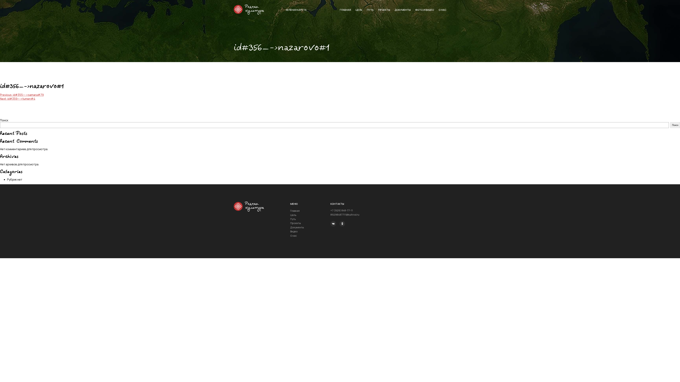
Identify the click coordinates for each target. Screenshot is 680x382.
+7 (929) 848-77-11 (341, 210)
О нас (442, 9)
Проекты (384, 9)
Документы (403, 9)
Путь (370, 9)
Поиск (4, 120)
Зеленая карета (296, 9)
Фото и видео (424, 9)
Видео (294, 231)
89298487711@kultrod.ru (344, 214)
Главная (345, 9)
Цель (359, 9)
